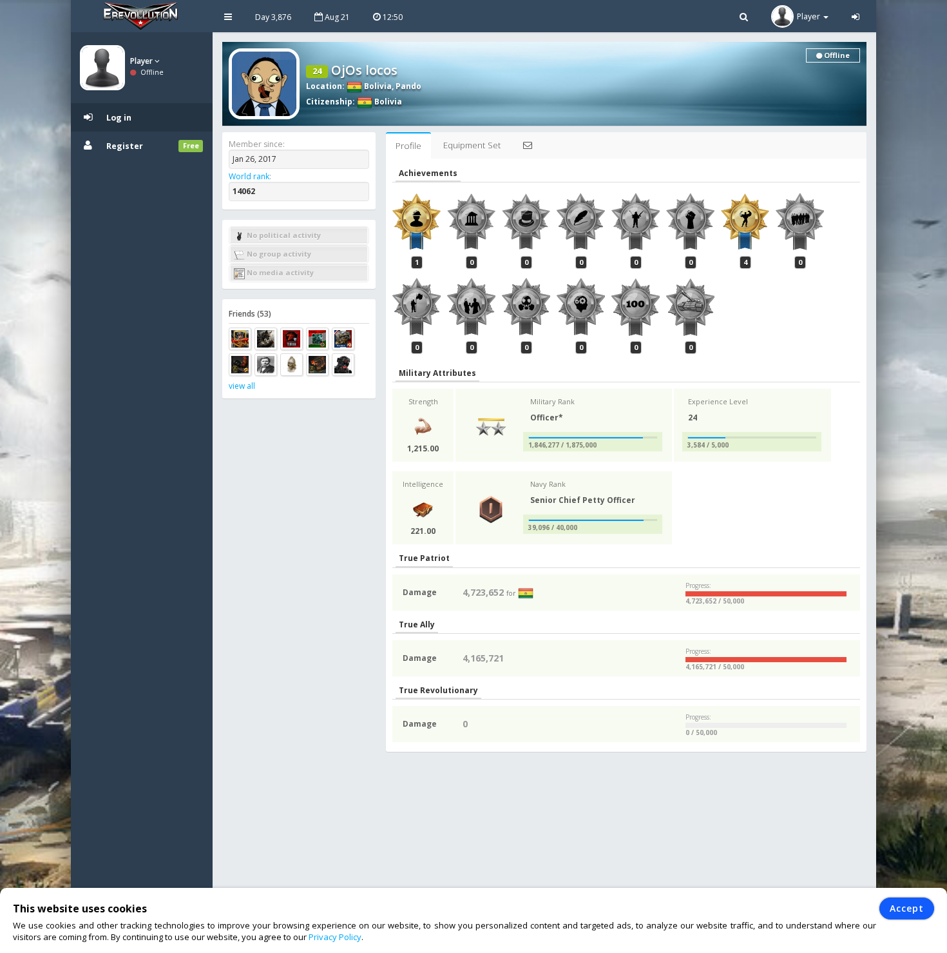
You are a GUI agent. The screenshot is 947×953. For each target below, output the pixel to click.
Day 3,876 (273, 17)
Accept (907, 908)
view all (242, 385)
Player (142, 60)
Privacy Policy (335, 937)
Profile (408, 146)
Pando (408, 86)
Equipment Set (472, 145)
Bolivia (377, 86)
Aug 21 (336, 17)
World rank (249, 176)
